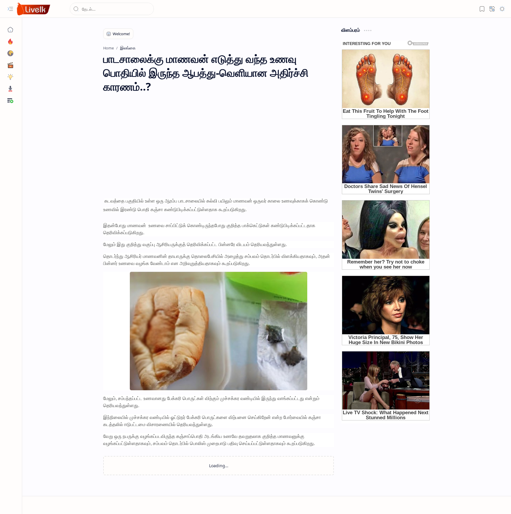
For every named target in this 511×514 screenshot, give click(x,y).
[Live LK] (33, 9)
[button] (10, 8)
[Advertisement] (218, 146)
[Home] (10, 30)
